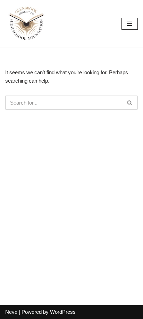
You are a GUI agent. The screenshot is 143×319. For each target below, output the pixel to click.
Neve (11, 312)
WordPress (63, 312)
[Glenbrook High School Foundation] (26, 24)
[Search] (130, 103)
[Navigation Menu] (129, 24)
